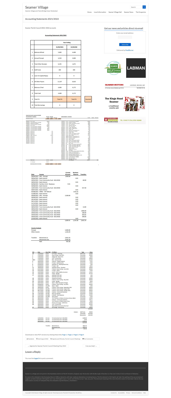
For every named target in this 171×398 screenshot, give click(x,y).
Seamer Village (36, 7)
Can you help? (91, 346)
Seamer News (128, 12)
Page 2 (70, 335)
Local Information (100, 12)
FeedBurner (129, 50)
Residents (31, 339)
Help (144, 393)
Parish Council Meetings (72, 339)
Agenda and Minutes (58, 339)
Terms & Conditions (137, 393)
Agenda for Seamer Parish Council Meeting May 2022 (47, 346)
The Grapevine (141, 12)
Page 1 (64, 335)
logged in (37, 358)
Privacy (128, 393)
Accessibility (121, 393)
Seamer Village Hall (115, 12)
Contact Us (114, 393)
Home (89, 12)
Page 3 (76, 335)
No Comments (88, 339)
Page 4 (81, 335)
